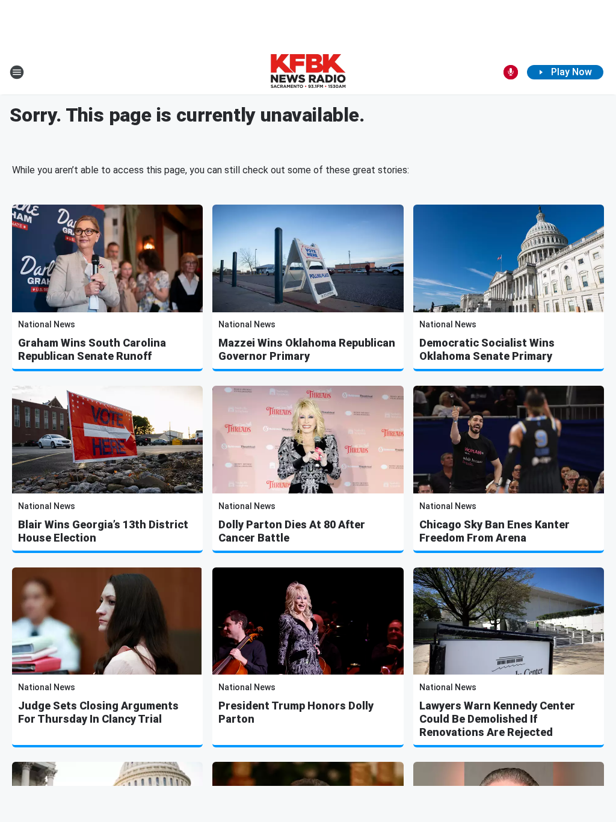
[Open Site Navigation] (17, 72)
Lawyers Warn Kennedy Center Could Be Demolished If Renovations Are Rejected (497, 718)
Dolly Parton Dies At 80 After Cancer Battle (291, 531)
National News (46, 324)
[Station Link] (308, 72)
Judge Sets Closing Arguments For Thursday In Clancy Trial (98, 712)
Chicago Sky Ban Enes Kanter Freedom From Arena (494, 531)
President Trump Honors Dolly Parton (296, 712)
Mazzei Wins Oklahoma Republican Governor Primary (306, 349)
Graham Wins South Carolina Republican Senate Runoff (92, 349)
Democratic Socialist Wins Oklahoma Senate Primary (487, 349)
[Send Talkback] (511, 72)
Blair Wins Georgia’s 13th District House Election (103, 531)
